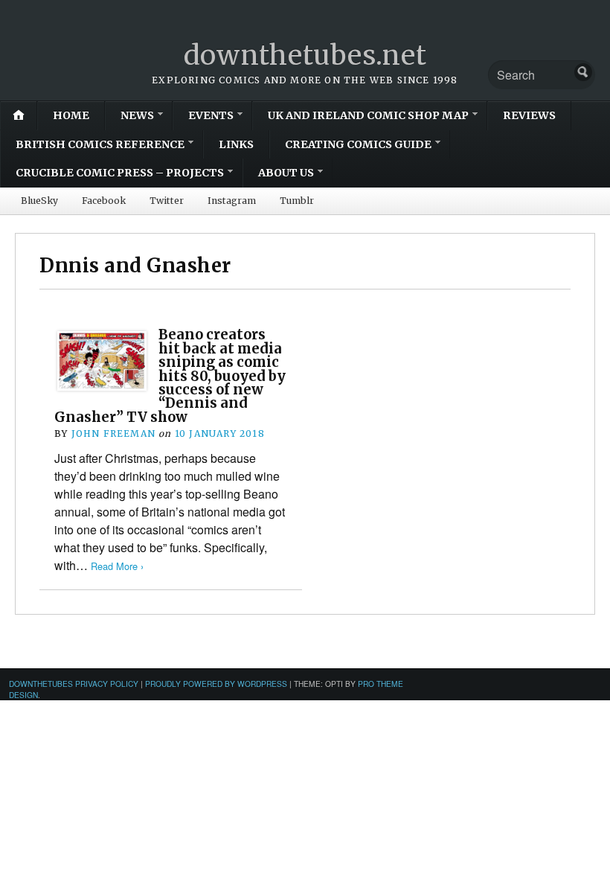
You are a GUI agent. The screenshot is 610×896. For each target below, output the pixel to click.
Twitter (167, 200)
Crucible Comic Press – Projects (120, 172)
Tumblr (297, 200)
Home (71, 115)
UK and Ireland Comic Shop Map (368, 115)
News (137, 115)
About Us (286, 172)
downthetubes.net (305, 55)
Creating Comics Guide (358, 144)
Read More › (117, 566)
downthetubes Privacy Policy (73, 683)
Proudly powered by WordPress (216, 683)
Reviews (529, 115)
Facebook (104, 200)
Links (236, 144)
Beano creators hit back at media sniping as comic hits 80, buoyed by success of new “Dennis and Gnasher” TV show (170, 375)
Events (211, 115)
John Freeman (113, 433)
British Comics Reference (100, 144)
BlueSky (39, 200)
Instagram (232, 200)
